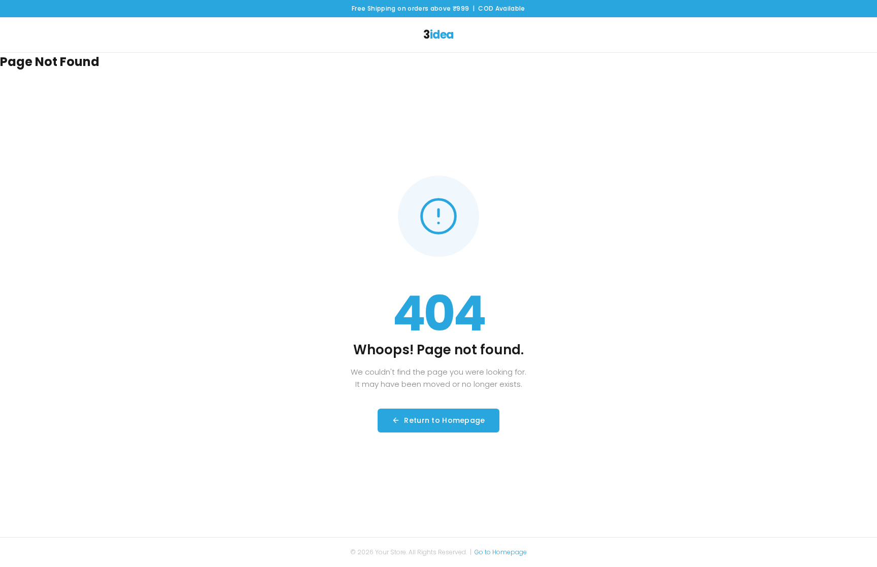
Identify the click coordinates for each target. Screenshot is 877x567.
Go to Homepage (501, 552)
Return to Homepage (444, 420)
